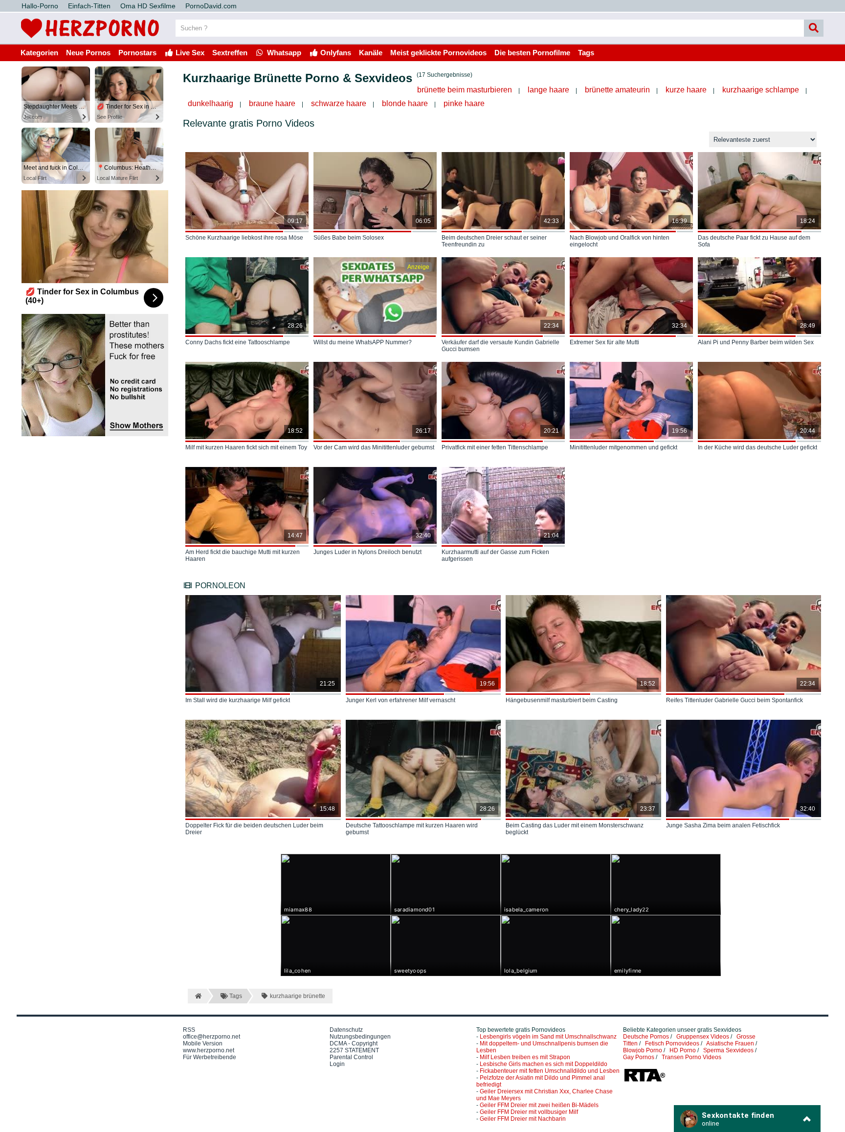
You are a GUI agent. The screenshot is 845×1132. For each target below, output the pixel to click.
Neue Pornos (88, 52)
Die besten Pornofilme (532, 52)
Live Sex (189, 52)
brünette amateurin (617, 90)
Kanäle (370, 52)
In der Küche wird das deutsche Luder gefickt (757, 447)
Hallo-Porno (40, 6)
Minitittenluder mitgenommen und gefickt (623, 447)
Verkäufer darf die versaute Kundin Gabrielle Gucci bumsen (500, 346)
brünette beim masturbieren (464, 90)
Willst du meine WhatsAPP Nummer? (362, 342)
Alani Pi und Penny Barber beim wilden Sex (756, 342)
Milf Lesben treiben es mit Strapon (525, 1057)
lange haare (548, 90)
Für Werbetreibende (209, 1057)
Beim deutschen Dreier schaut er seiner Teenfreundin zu (494, 241)
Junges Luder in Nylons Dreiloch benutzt (367, 552)
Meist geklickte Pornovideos (438, 52)
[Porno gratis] (90, 40)
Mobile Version (202, 1043)
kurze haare (686, 90)
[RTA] (644, 1080)
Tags (586, 52)
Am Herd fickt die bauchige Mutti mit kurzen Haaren (242, 555)
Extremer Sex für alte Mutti (604, 342)
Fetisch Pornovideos (672, 1043)
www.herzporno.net (208, 1050)
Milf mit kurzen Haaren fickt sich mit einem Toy (246, 447)
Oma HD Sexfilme (148, 6)
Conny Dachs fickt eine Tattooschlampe (237, 342)
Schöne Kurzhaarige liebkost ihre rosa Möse (244, 237)
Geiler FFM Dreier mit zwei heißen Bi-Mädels (539, 1105)
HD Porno (682, 1050)
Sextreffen (229, 52)
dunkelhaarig (210, 103)
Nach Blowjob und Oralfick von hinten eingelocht (619, 241)
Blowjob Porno (642, 1050)
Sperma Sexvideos (728, 1050)
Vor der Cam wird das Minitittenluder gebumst (373, 447)
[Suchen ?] (813, 28)
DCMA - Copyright (354, 1043)
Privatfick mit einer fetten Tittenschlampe (495, 447)
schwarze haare (338, 103)
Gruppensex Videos (702, 1036)
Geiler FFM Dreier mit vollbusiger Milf (529, 1112)
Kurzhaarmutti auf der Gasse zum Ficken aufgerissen (495, 555)
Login (337, 1064)
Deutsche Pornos (646, 1036)
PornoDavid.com (211, 6)
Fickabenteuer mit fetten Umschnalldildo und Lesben (550, 1070)
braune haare (272, 103)
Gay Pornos (638, 1057)
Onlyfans (334, 52)
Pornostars (137, 52)
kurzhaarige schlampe (760, 90)
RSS (189, 1029)
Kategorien (39, 52)
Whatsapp (283, 52)
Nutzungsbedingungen (360, 1036)
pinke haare (464, 103)
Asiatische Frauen (730, 1043)
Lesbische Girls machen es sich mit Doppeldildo (543, 1064)
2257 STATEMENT (354, 1050)
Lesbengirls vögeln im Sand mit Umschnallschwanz (548, 1036)
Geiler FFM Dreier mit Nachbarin (523, 1118)
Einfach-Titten (89, 6)
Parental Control (351, 1057)
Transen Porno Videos (691, 1057)
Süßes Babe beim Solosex (348, 237)
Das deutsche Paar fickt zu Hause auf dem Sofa (754, 241)
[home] (197, 996)
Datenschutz (346, 1029)
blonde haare (405, 103)
